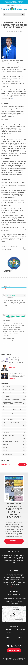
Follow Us (22, 464)
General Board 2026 (13, 435)
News (14, 438)
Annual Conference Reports (13, 441)
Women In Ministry (13, 419)
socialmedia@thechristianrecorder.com (14, 598)
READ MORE (14, 564)
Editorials (13, 444)
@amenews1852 (6, 464)
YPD (13, 425)
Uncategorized (13, 454)
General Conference (13, 392)
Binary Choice (13, 366)
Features (14, 447)
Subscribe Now (14, 650)
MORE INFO (14, 586)
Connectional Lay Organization (13, 413)
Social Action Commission (13, 416)
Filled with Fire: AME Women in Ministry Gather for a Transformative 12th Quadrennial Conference (18, 360)
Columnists (14, 396)
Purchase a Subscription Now (14, 541)
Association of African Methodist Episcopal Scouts (13, 403)
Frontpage (14, 432)
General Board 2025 (13, 389)
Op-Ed (14, 450)
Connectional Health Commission (13, 410)
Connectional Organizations (14, 399)
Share (24, 248)
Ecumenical (13, 429)
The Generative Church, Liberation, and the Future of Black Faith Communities (17, 375)
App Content (13, 386)
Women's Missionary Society (13, 422)
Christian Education (13, 406)
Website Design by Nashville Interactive (14, 659)
